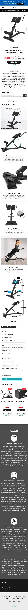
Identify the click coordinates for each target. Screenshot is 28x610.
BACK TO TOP (14, 606)
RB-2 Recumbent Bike (7, 401)
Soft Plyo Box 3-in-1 (21, 401)
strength (18, 101)
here (7, 371)
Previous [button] (1, 29)
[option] (14, 29)
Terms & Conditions (10, 598)
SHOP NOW (20, 3)
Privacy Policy (19, 598)
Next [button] (26, 29)
